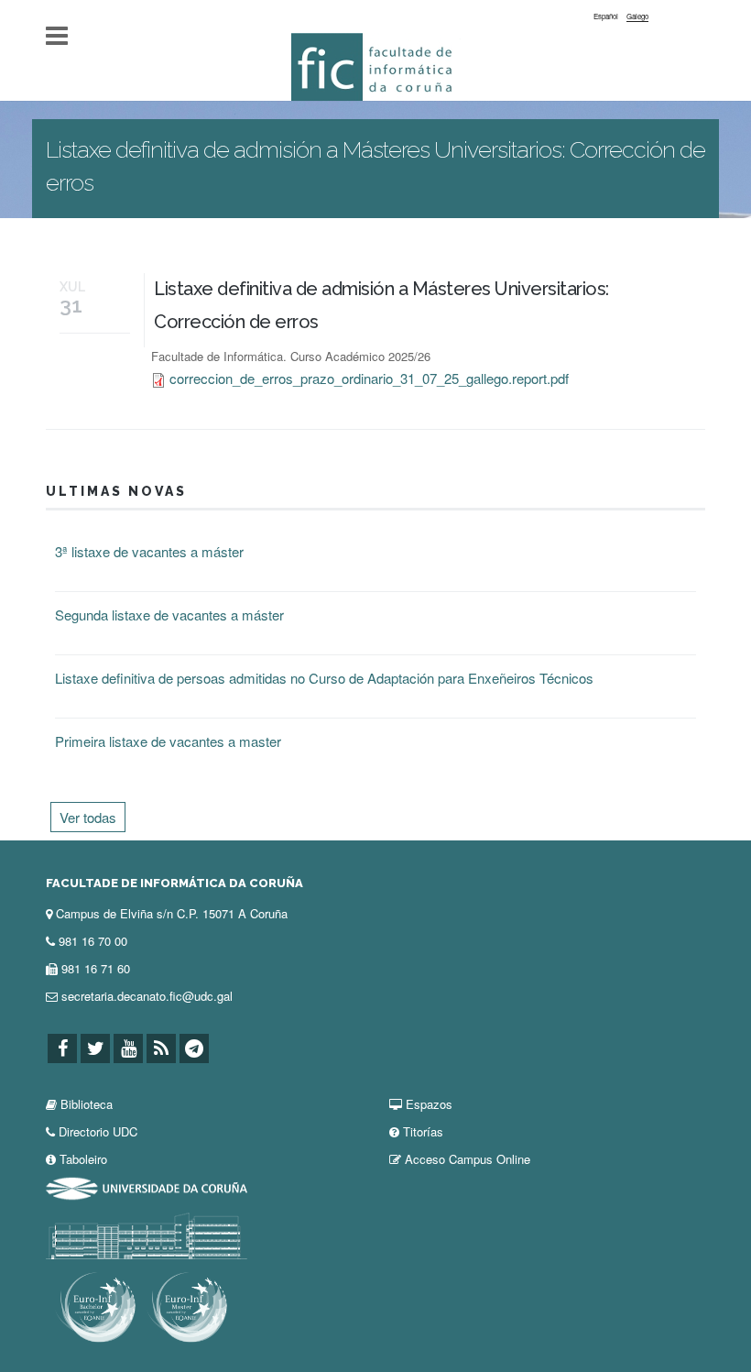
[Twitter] (95, 1049)
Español (605, 16)
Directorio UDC (98, 1131)
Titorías (423, 1131)
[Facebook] (62, 1049)
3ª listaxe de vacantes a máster (149, 551)
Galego (637, 16)
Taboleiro (83, 1159)
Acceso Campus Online (467, 1159)
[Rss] (161, 1049)
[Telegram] (194, 1049)
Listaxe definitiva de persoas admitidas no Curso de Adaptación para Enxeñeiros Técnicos (324, 677)
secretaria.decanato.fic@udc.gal (147, 995)
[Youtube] (128, 1049)
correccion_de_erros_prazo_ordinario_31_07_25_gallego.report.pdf (369, 378)
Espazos (429, 1104)
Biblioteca (86, 1104)
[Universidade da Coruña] (146, 1186)
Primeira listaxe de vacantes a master (168, 741)
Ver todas (88, 817)
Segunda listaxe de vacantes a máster (169, 614)
